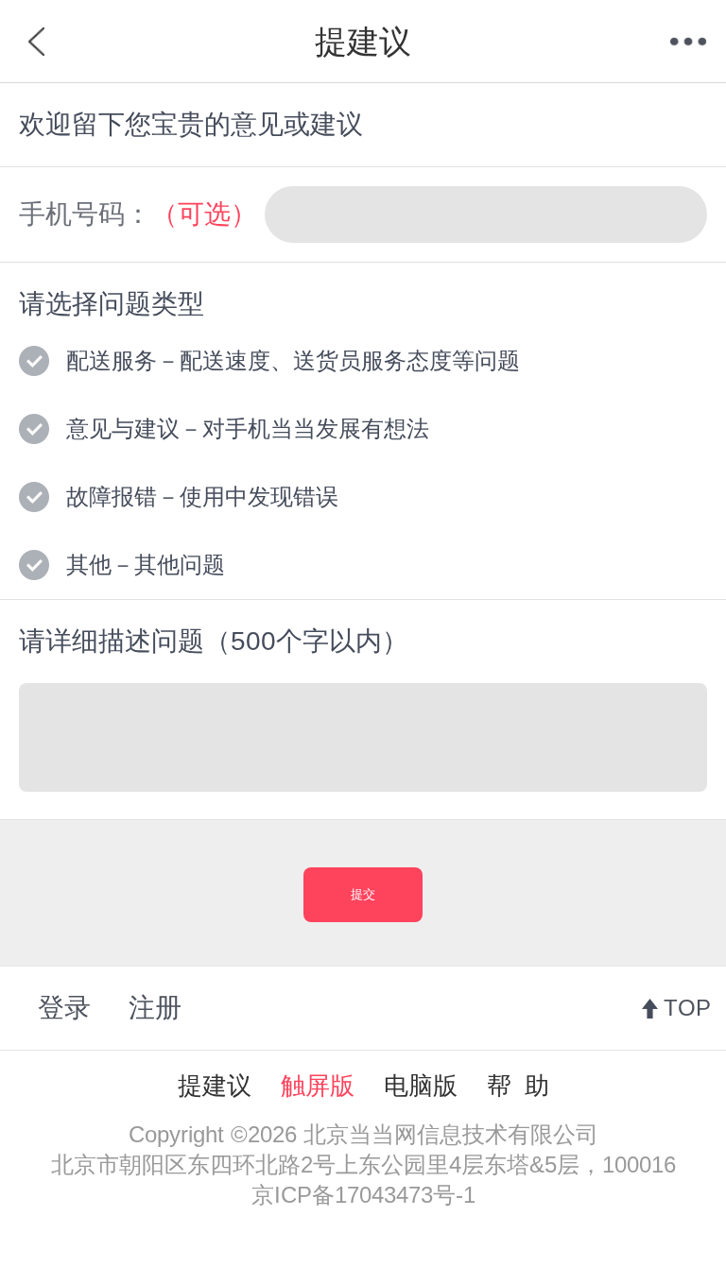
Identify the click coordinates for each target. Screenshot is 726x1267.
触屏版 (317, 1085)
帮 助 (518, 1085)
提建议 (214, 1085)
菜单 (688, 41)
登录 (64, 1007)
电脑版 (421, 1085)
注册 (155, 1007)
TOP (687, 1007)
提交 (363, 894)
